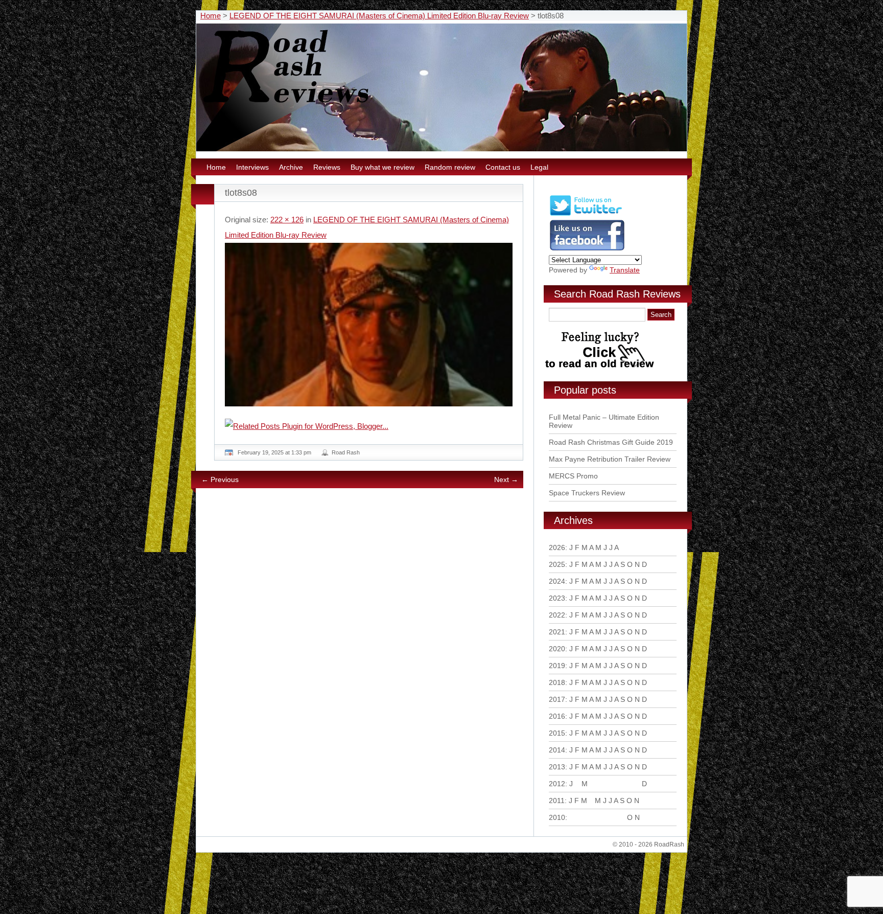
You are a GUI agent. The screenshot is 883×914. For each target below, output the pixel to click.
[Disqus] (370, 635)
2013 (557, 767)
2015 (557, 733)
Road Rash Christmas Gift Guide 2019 (611, 442)
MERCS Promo (573, 476)
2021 (557, 632)
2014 (557, 750)
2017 (557, 699)
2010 (557, 817)
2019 (557, 665)
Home (210, 15)
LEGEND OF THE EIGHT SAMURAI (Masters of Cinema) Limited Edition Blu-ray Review (379, 15)
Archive (291, 167)
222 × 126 (287, 219)
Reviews (326, 167)
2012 (557, 784)
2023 (557, 598)
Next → (506, 479)
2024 (557, 581)
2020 (557, 649)
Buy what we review (382, 167)
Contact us (502, 167)
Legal (539, 167)
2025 (557, 564)
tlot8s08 (241, 193)
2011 (557, 800)
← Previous (220, 479)
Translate (625, 270)
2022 (557, 615)
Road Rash (346, 452)
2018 (557, 682)
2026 (557, 547)
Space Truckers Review (587, 493)
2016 (557, 716)
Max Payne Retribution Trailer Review (609, 459)
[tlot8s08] (369, 324)
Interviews (252, 167)
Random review (450, 167)
